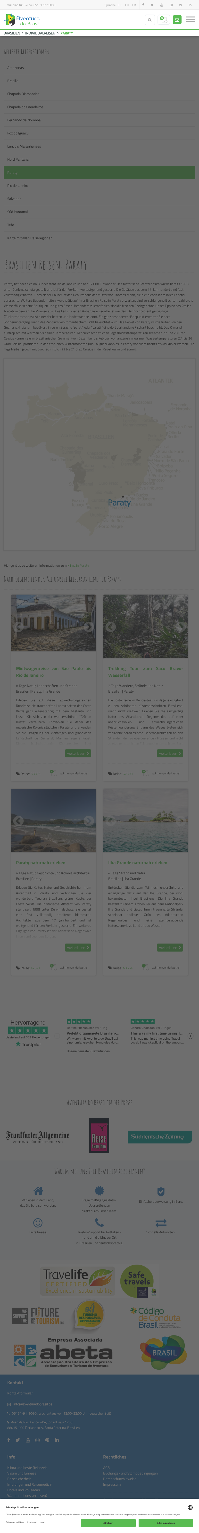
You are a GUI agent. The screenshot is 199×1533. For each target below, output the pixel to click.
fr (134, 4)
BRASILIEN (12, 33)
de (120, 4)
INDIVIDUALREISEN (40, 33)
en (127, 4)
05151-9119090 (44, 4)
